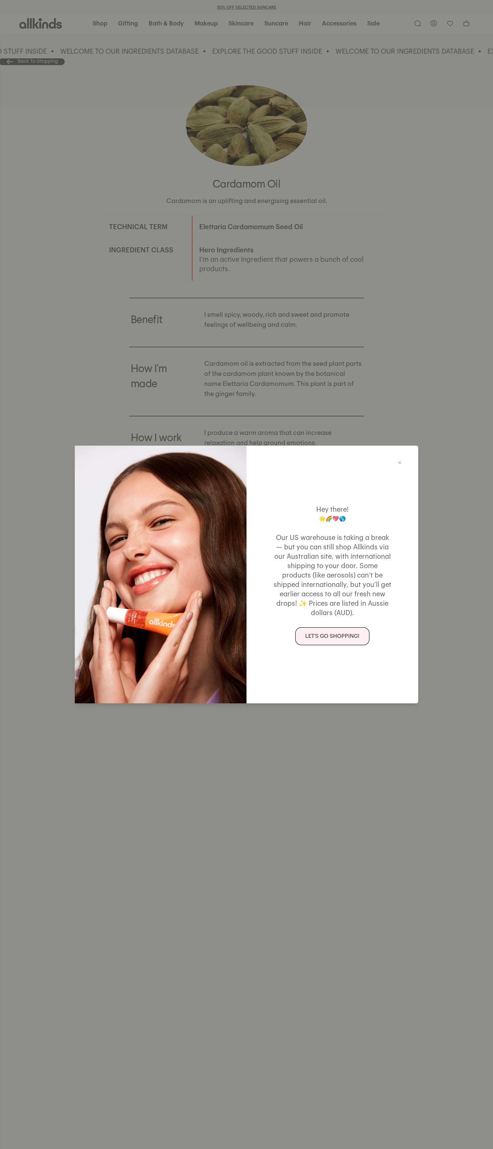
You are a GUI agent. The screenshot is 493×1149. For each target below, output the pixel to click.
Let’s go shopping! (332, 636)
